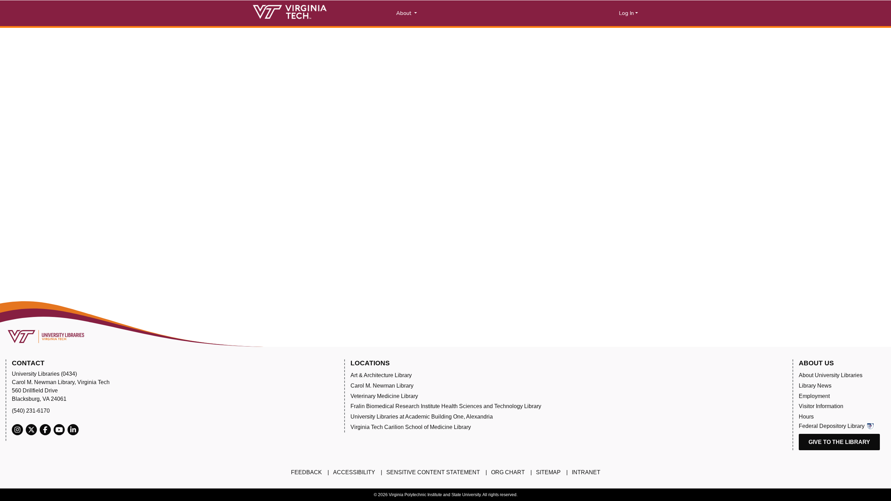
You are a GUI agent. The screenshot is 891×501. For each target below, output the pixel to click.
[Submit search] (484, 13)
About (404, 13)
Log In (626, 13)
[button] (553, 13)
